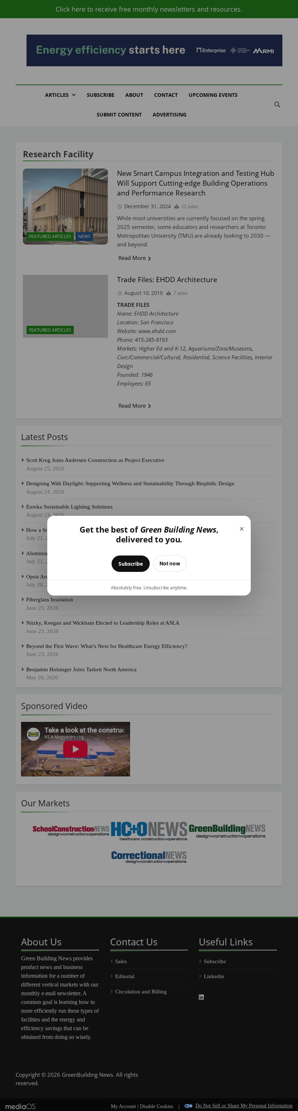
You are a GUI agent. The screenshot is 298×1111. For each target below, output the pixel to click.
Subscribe (130, 563)
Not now (170, 563)
